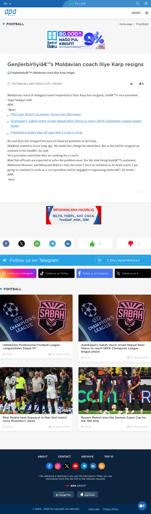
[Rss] (101, 466)
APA (10, 105)
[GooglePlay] (63, 494)
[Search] (137, 3)
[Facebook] (49, 466)
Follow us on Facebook (95, 273)
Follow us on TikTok (57, 273)
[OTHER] (145, 13)
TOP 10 (108, 456)
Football (142, 24)
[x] (67, 466)
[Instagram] (58, 466)
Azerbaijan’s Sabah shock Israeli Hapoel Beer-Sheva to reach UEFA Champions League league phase (76, 123)
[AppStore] (87, 494)
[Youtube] (75, 466)
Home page (126, 24)
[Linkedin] (93, 466)
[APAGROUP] (75, 486)
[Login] (146, 4)
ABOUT (43, 456)
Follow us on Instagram (20, 273)
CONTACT (64, 456)
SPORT (136, 12)
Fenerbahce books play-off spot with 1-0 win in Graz (46, 132)
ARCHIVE (87, 456)
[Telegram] (84, 466)
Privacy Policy (111, 509)
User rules (94, 509)
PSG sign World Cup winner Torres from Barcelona (46, 114)
